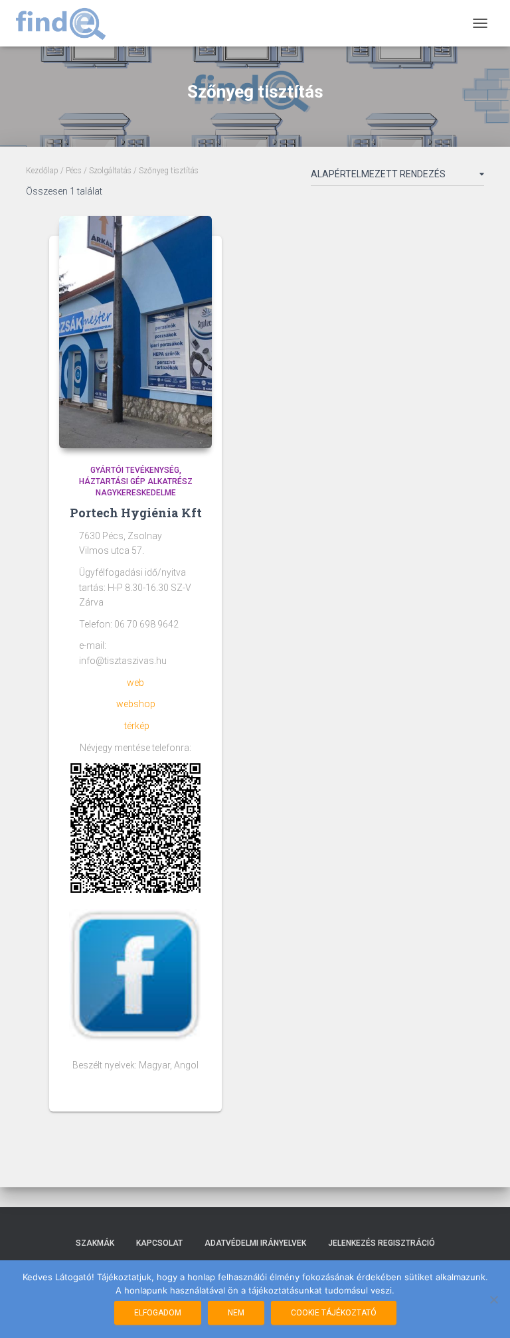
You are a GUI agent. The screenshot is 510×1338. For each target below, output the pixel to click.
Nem (236, 1312)
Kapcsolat (159, 1243)
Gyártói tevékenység (134, 470)
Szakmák (95, 1243)
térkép (136, 725)
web (135, 682)
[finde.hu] (66, 23)
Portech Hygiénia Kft (136, 513)
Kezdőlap (42, 170)
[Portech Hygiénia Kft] (135, 332)
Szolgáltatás (110, 170)
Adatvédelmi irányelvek (255, 1243)
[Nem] (493, 1299)
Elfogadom (157, 1312)
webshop (135, 704)
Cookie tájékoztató (334, 1312)
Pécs (74, 170)
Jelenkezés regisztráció (381, 1243)
